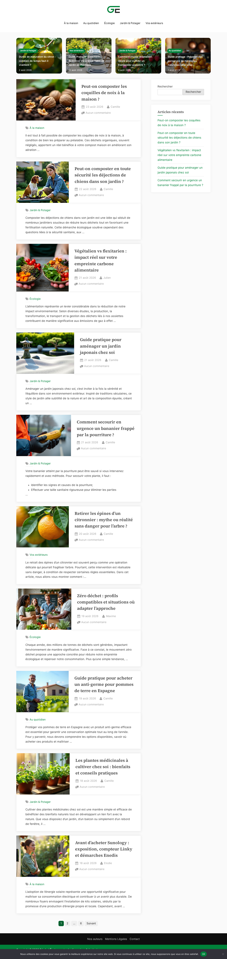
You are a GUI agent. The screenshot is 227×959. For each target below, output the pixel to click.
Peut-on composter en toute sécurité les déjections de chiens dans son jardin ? (103, 175)
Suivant (91, 923)
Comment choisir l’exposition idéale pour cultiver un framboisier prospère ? (135, 60)
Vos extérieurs (154, 23)
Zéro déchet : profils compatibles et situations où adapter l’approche (106, 602)
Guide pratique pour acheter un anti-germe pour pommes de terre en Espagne (103, 684)
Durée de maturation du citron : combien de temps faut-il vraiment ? (37, 60)
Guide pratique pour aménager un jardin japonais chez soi (100, 346)
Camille (115, 106)
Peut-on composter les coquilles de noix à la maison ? (104, 92)
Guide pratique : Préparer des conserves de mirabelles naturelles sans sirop (185, 60)
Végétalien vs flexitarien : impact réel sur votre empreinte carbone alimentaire (179, 155)
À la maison (71, 23)
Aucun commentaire (98, 113)
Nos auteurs (94, 939)
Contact (135, 939)
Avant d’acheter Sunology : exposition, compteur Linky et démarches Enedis (103, 849)
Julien (107, 277)
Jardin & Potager (130, 23)
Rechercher (165, 86)
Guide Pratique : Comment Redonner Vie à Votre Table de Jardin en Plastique (86, 60)
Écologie (109, 23)
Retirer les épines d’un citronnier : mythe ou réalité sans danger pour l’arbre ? (104, 520)
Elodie (108, 863)
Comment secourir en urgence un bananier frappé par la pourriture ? (105, 428)
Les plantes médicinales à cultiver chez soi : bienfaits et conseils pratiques (102, 767)
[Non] (223, 954)
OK (203, 954)
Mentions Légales (116, 939)
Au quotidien (91, 23)
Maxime (111, 616)
